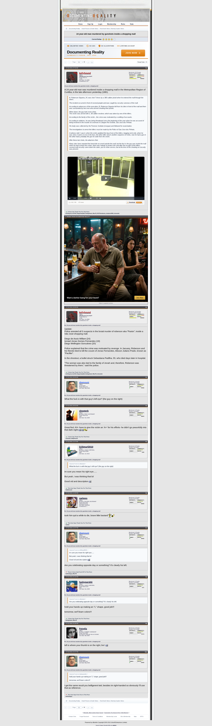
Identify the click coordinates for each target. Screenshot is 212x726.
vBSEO (114, 725)
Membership (111, 24)
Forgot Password (84, 716)
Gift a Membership (125, 716)
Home (80, 24)
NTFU (141, 716)
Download (135, 202)
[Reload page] (66, 28)
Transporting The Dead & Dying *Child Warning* (116, 712)
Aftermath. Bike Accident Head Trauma (93, 712)
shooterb (84, 411)
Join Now (131, 53)
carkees (83, 498)
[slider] (121, 198)
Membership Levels (111, 716)
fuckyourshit (85, 582)
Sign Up (90, 24)
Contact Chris (72, 716)
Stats (132, 24)
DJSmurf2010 (86, 447)
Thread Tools (141, 62)
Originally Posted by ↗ (77, 463)
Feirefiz (83, 628)
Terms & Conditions (97, 716)
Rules (123, 24)
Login (100, 24)
